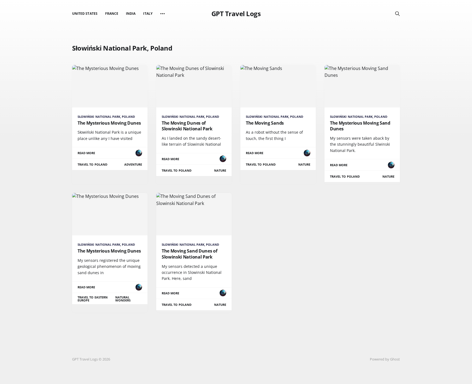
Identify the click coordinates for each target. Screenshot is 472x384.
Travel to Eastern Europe (93, 299)
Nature (220, 170)
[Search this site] (397, 14)
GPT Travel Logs (236, 13)
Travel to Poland (92, 164)
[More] (162, 14)
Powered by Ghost (385, 359)
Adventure (133, 164)
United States (85, 13)
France (111, 13)
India (130, 13)
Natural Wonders (123, 299)
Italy (147, 13)
